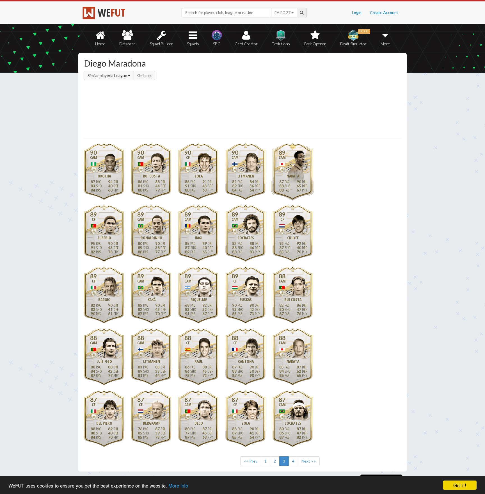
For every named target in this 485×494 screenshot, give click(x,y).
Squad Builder (161, 43)
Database (127, 43)
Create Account (384, 12)
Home (100, 43)
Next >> (308, 461)
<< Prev (250, 461)
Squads (193, 43)
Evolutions (281, 43)
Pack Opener (315, 43)
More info (178, 485)
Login (357, 12)
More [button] (385, 43)
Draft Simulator (354, 37)
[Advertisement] (297, 97)
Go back (144, 75)
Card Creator (246, 43)
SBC (216, 43)
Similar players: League (108, 75)
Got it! (459, 485)
